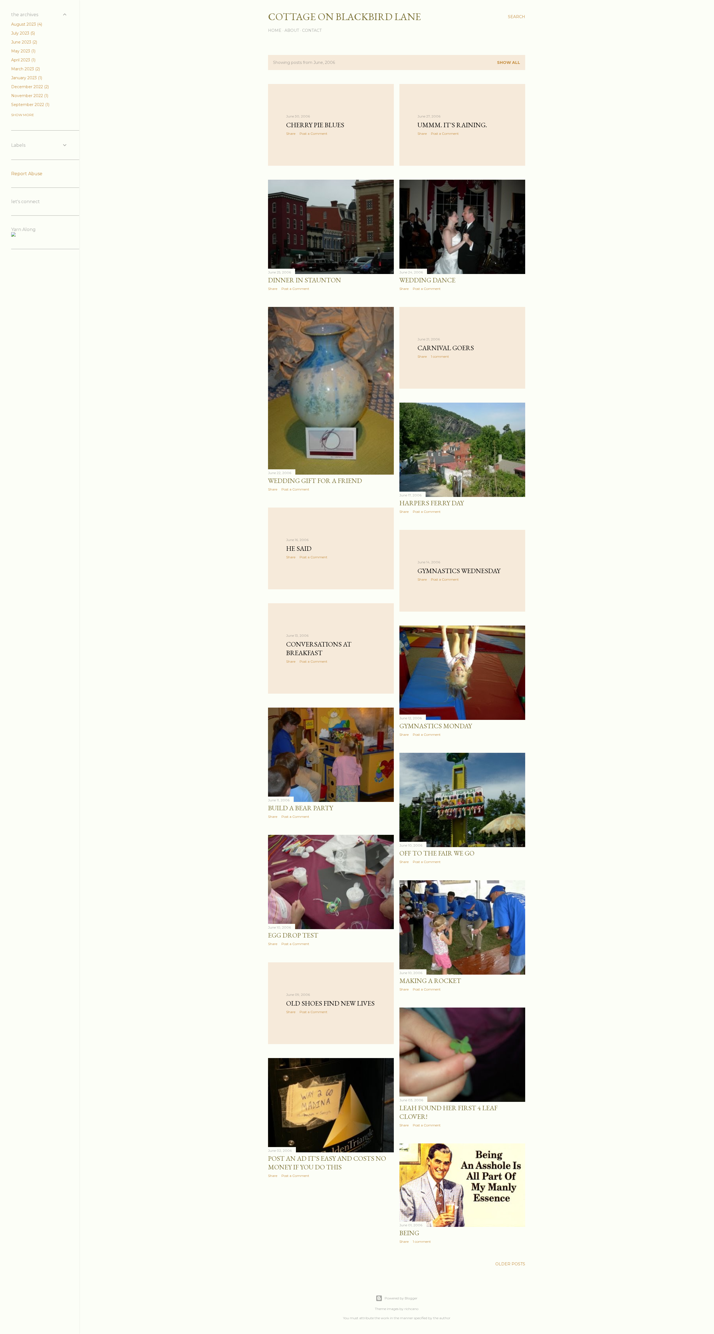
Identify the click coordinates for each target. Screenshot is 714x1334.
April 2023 (22, 60)
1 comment (440, 356)
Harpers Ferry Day (431, 503)
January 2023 (26, 77)
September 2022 (29, 104)
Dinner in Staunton (304, 280)
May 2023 (22, 51)
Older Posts (510, 1263)
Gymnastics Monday (435, 726)
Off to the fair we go (436, 853)
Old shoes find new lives (330, 1003)
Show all (508, 62)
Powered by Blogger (401, 1298)
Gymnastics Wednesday (459, 570)
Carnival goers (446, 347)
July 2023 (22, 33)
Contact (312, 30)
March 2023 (25, 68)
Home (274, 30)
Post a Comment (313, 133)
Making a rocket (430, 980)
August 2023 (26, 24)
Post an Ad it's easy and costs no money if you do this (327, 1162)
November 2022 (29, 95)
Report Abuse (26, 173)
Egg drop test (293, 935)
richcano (411, 1309)
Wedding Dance (427, 280)
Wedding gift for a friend (315, 480)
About (291, 30)
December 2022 (29, 86)
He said (299, 548)
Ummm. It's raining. (452, 125)
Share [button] (290, 133)
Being (409, 1233)
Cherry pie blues (315, 125)
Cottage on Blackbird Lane (344, 16)
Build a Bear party (300, 808)
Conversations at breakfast (318, 648)
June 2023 (23, 42)
